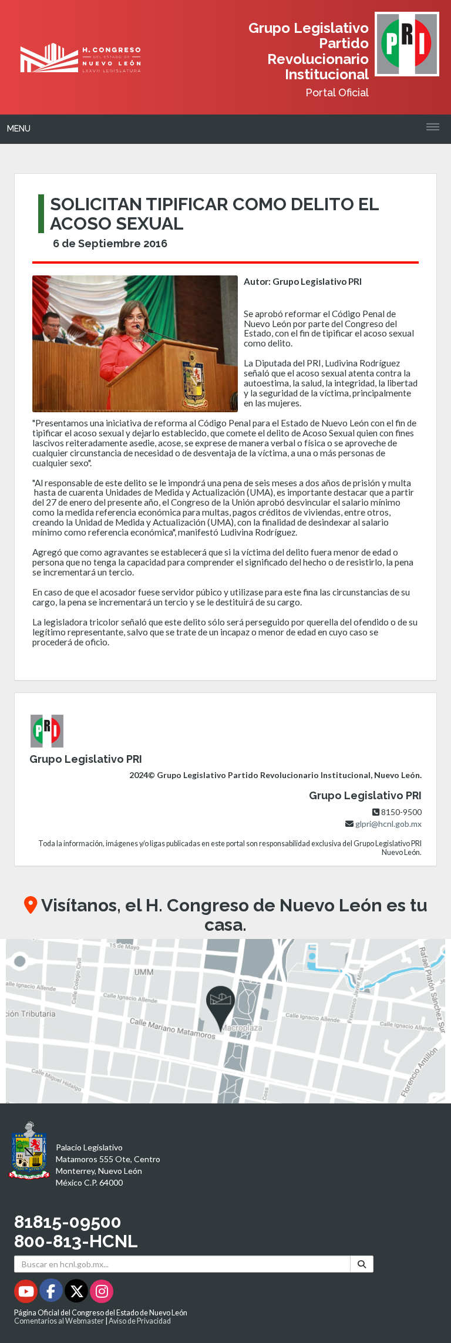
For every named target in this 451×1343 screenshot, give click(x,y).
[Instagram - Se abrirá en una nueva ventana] (101, 1293)
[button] (225, 1021)
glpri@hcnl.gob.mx (388, 824)
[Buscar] (361, 1264)
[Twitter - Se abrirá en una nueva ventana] (77, 1293)
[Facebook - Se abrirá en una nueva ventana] (52, 1293)
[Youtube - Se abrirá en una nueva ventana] (26, 1293)
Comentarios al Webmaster (59, 1321)
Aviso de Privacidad (140, 1321)
